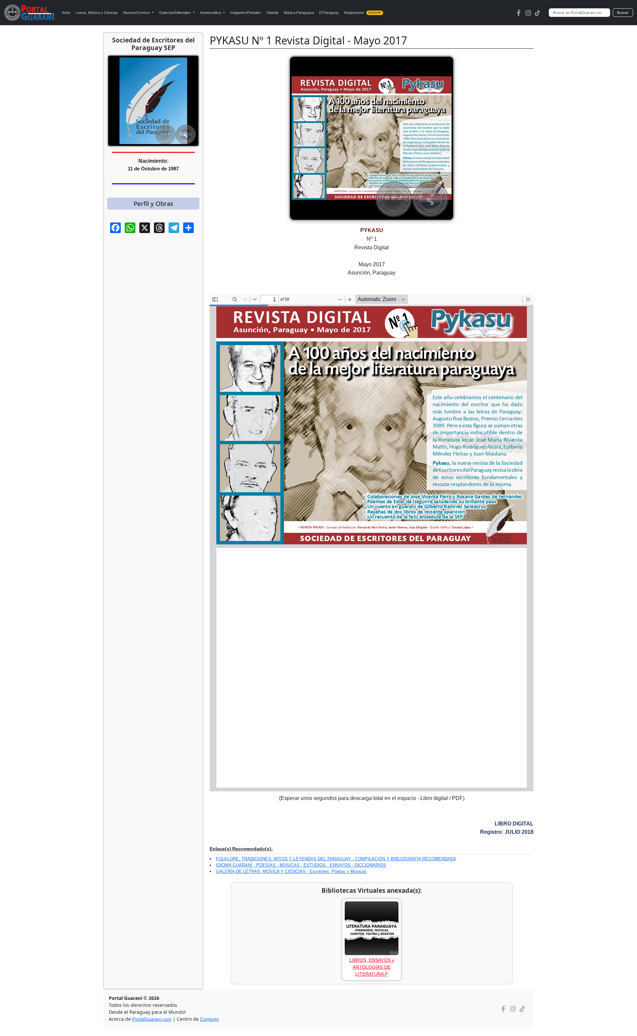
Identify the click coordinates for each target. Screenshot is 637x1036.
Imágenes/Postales (245, 13)
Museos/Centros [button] (137, 13)
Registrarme (363, 13)
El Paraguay (329, 13)
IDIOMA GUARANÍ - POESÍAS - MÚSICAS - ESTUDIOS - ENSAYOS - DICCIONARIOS (301, 865)
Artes (66, 13)
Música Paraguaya (299, 13)
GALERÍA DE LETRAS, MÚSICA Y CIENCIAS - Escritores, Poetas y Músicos (291, 871)
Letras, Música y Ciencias (97, 13)
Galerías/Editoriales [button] (175, 13)
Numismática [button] (211, 13)
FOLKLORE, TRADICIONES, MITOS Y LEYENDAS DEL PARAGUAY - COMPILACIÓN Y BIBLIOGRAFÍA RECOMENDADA (336, 858)
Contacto (209, 1019)
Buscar (623, 12)
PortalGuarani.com (152, 1019)
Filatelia (272, 13)
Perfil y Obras (153, 203)
